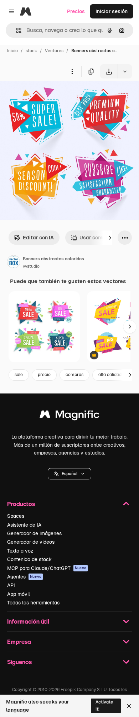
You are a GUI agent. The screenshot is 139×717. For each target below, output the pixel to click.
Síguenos (19, 662)
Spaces (15, 516)
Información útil (28, 621)
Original (46, 95)
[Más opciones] (72, 71)
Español (69, 474)
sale (19, 374)
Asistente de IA (24, 525)
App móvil (18, 594)
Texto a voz (20, 551)
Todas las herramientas (33, 602)
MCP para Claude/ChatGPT (46, 568)
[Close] (129, 706)
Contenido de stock (29, 559)
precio (44, 374)
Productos (21, 503)
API (11, 585)
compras (74, 374)
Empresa (19, 641)
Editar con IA (38, 237)
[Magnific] (69, 416)
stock (31, 51)
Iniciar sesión (112, 11)
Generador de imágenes (34, 533)
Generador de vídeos (31, 542)
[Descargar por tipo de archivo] (125, 71)
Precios (76, 11)
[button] (69, 473)
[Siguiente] (109, 237)
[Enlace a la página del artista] (13, 262)
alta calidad (110, 374)
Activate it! (104, 705)
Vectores (54, 51)
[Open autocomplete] (16, 30)
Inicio (12, 51)
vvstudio (31, 266)
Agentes (24, 577)
